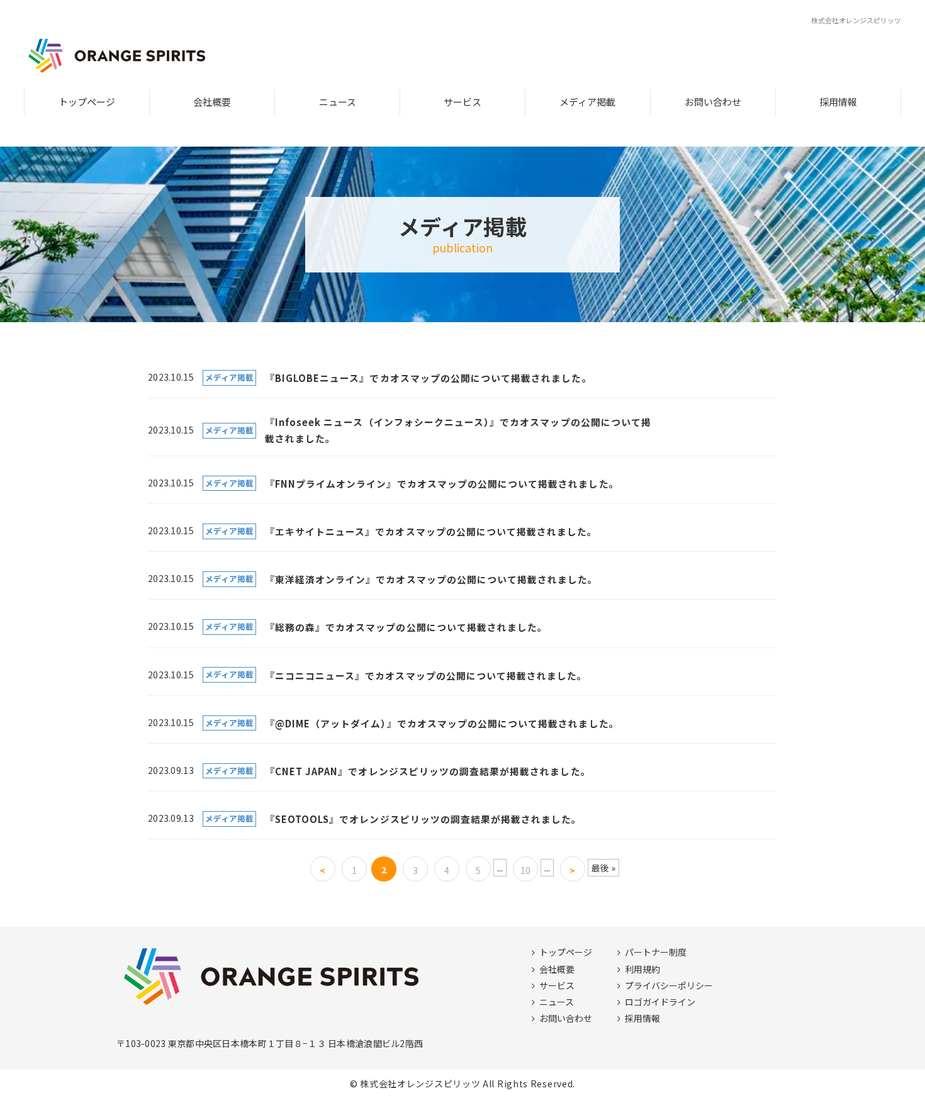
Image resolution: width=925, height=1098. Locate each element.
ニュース (337, 101)
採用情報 (838, 101)
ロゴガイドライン (660, 1001)
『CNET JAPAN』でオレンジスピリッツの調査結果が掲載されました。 (428, 771)
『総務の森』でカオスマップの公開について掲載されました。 (406, 627)
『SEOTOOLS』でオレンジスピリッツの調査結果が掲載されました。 (423, 819)
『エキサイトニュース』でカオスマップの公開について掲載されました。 (431, 531)
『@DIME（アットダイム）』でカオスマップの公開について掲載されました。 (442, 723)
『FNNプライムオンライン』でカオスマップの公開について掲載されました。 (442, 483)
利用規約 (642, 969)
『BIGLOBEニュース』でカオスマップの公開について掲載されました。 (428, 377)
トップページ (87, 101)
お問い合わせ (713, 101)
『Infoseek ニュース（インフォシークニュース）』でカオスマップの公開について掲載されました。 (458, 429)
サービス (462, 101)
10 (525, 870)
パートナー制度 (656, 952)
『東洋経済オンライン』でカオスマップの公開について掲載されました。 (431, 579)
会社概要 (212, 101)
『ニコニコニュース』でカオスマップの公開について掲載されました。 (426, 675)
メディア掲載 (587, 101)
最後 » (603, 867)
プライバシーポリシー (669, 985)
